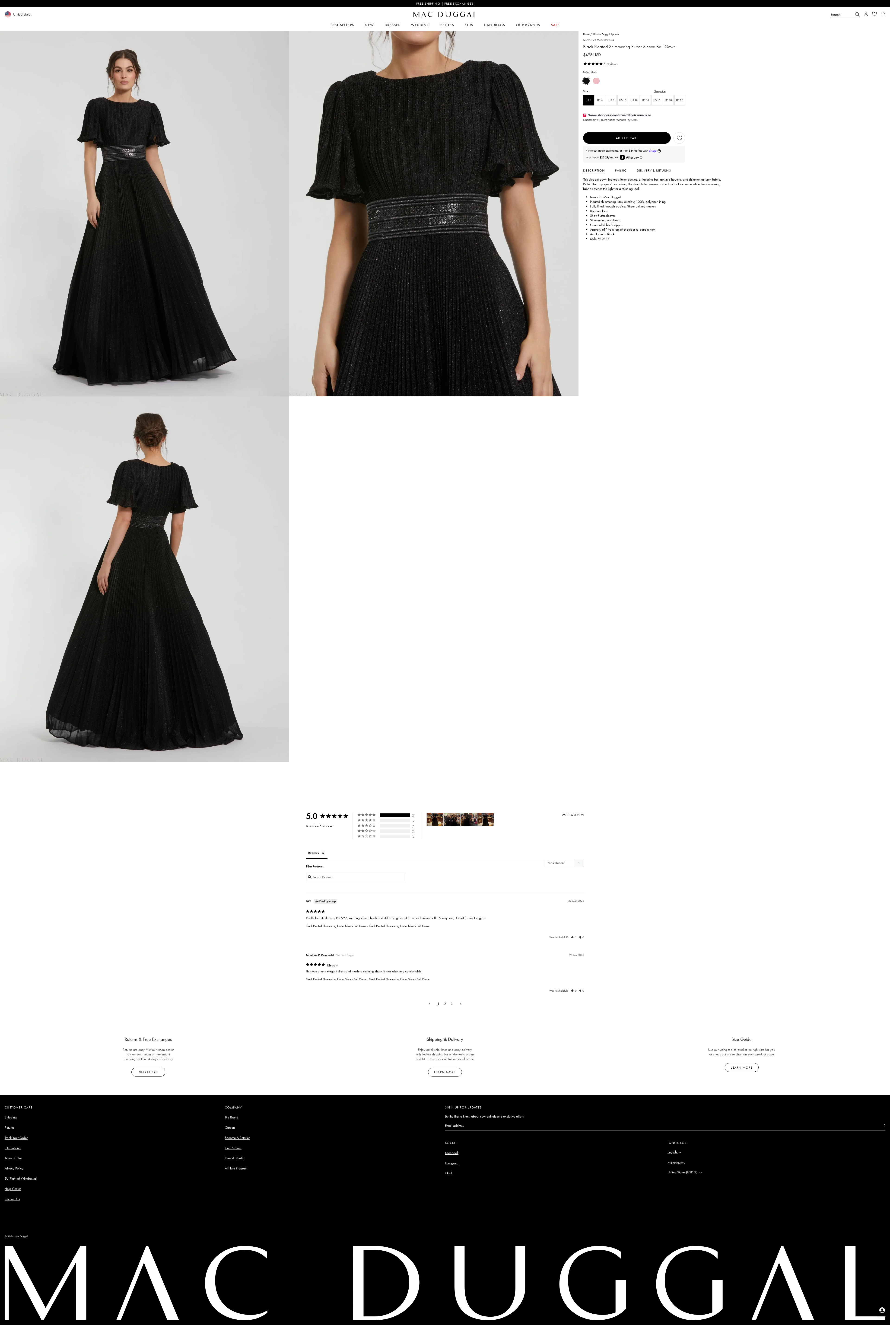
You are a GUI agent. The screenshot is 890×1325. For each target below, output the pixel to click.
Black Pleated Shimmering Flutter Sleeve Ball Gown (336, 926)
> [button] (461, 1003)
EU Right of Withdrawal (21, 1178)
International (13, 1148)
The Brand (231, 1117)
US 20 (679, 100)
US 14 (645, 100)
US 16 (656, 100)
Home (586, 34)
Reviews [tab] (313, 853)
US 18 (668, 100)
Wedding (420, 24)
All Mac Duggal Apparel (606, 34)
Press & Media (235, 1158)
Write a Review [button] (573, 815)
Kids (469, 24)
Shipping (11, 1117)
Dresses (392, 24)
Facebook (451, 1152)
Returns (9, 1127)
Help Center (13, 1188)
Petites (447, 24)
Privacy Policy (14, 1168)
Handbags (494, 24)
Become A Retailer (237, 1137)
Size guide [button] (660, 91)
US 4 (588, 100)
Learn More (445, 1072)
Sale (555, 24)
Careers (230, 1127)
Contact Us (12, 1199)
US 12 (634, 100)
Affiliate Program (236, 1168)
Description (594, 170)
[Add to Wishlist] (679, 138)
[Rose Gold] (596, 81)
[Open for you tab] (882, 1310)
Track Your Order (16, 1137)
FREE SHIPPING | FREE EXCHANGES (445, 3)
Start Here (148, 1072)
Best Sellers (342, 24)
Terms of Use (13, 1158)
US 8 (611, 100)
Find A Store (233, 1148)
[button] (883, 14)
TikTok (449, 1173)
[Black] (586, 81)
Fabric (620, 170)
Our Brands (528, 24)
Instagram (451, 1163)
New (369, 24)
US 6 (600, 100)
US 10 (622, 100)
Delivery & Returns (654, 170)
